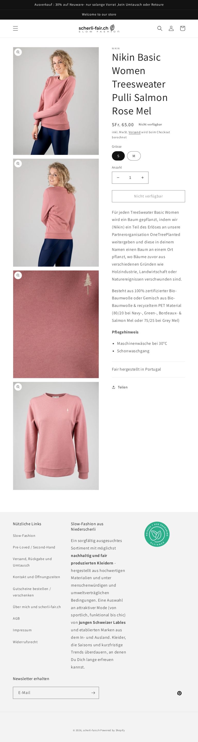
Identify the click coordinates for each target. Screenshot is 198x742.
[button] (15, 28)
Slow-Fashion (24, 535)
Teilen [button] (123, 387)
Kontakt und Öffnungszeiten (36, 577)
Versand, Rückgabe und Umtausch (32, 562)
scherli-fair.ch (91, 730)
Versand (135, 132)
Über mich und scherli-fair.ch (37, 606)
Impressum (22, 630)
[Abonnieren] (93, 693)
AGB (16, 618)
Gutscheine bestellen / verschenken (32, 591)
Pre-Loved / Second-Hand (34, 547)
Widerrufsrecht (25, 642)
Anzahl (117, 167)
